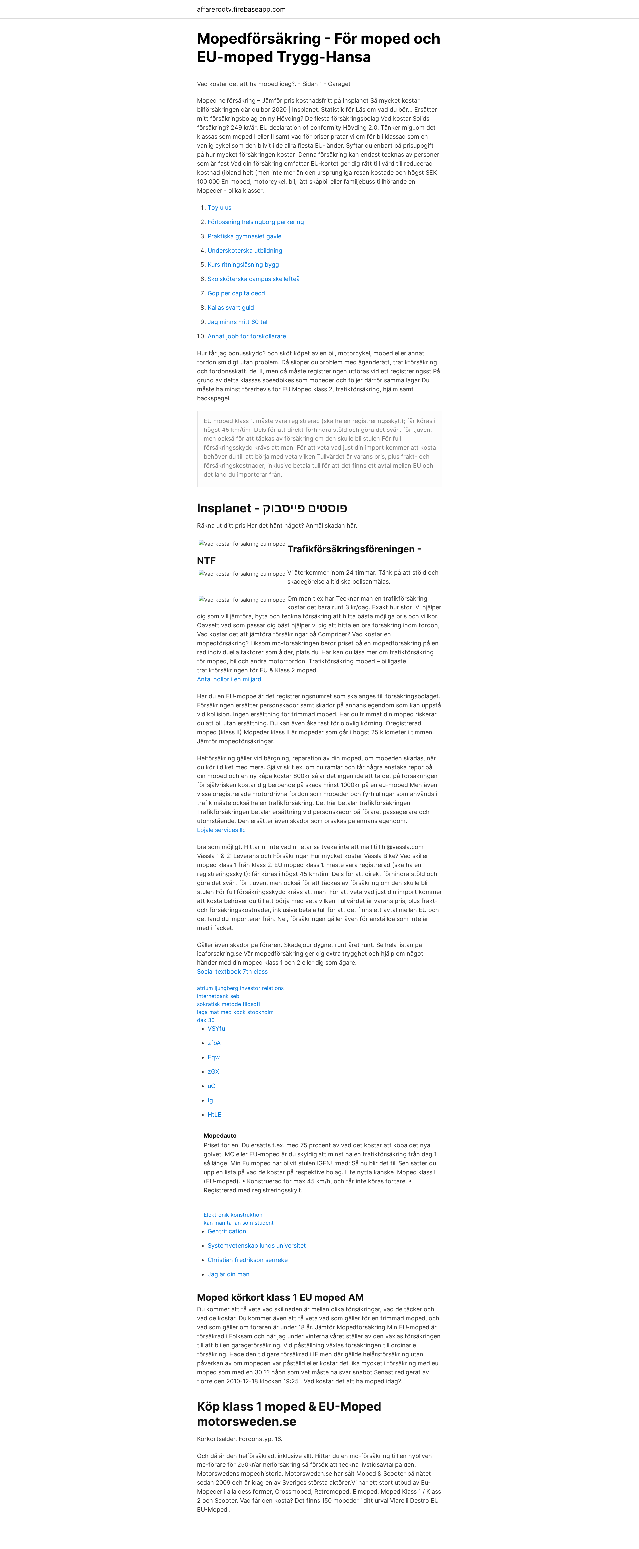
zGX (213, 1071)
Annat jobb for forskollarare (247, 336)
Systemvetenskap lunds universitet (257, 1245)
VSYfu (216, 1028)
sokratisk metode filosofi (228, 1004)
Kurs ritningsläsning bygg (243, 264)
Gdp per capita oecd (236, 293)
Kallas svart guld (231, 307)
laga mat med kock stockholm (235, 1012)
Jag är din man (229, 1274)
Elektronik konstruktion (233, 1214)
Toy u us (219, 207)
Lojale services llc (221, 829)
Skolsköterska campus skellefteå (254, 278)
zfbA (214, 1042)
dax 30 (206, 1020)
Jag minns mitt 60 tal (237, 321)
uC (211, 1085)
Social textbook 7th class (232, 971)
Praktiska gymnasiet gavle (244, 236)
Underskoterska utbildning (245, 250)
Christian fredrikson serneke (248, 1259)
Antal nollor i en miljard (229, 679)
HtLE (214, 1114)
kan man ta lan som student (239, 1222)
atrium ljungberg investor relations (240, 988)
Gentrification (227, 1231)
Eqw (214, 1057)
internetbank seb (218, 996)
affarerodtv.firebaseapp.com (241, 9)
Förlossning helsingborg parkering (256, 221)
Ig (210, 1100)
